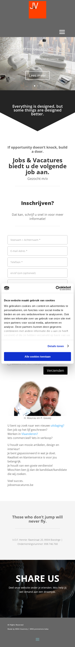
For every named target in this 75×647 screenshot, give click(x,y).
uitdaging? (57, 425)
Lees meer (37, 75)
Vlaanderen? (29, 434)
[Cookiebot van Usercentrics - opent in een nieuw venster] (55, 288)
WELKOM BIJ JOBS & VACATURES (37, 49)
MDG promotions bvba (39, 629)
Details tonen (56, 345)
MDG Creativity (21, 629)
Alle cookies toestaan (38, 356)
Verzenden (55, 370)
